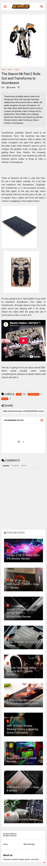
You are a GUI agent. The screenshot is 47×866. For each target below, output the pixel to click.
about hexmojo (29, 844)
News (10, 69)
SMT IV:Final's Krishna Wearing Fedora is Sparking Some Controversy (22, 729)
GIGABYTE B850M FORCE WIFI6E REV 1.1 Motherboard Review (22, 613)
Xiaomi (17, 69)
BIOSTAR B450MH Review (22, 819)
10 (8, 815)
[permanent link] (18, 87)
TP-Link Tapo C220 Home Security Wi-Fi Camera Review (21, 671)
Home (3, 69)
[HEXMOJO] (21, 7)
